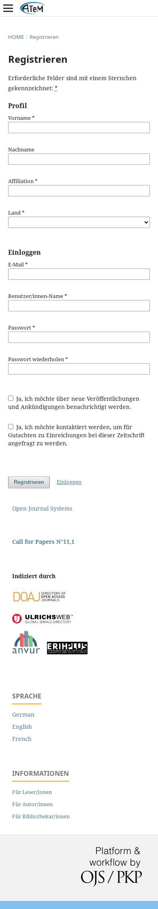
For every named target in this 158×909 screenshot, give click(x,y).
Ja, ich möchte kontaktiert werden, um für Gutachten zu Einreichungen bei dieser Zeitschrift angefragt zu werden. (76, 435)
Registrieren (29, 482)
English (22, 726)
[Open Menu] (8, 8)
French (22, 739)
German (23, 714)
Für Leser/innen (32, 792)
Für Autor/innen (32, 804)
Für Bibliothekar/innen (41, 816)
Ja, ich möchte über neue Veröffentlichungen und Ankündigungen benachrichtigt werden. (74, 403)
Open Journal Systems (42, 508)
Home (16, 36)
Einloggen (69, 481)
